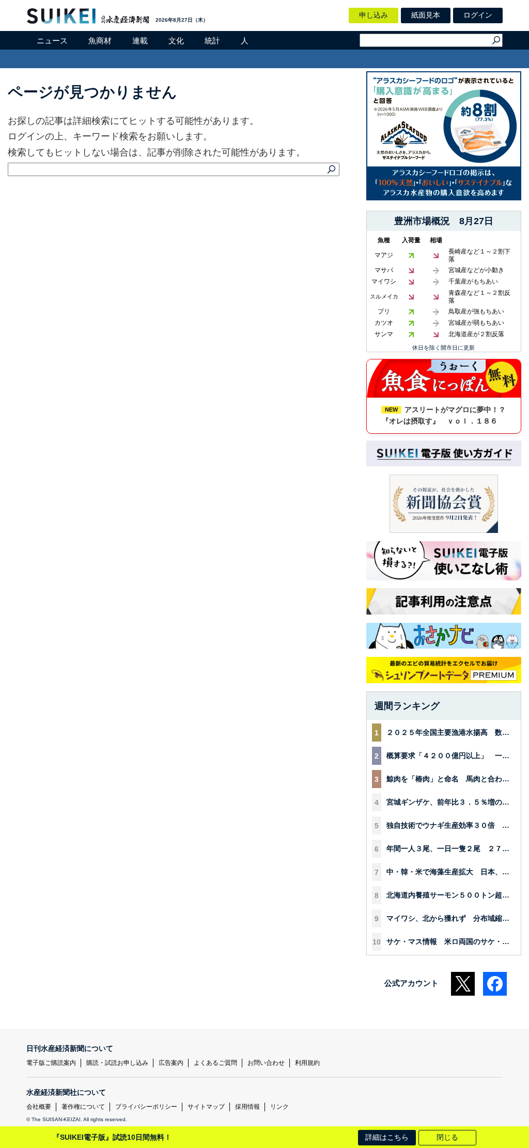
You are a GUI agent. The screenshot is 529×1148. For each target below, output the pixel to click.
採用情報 (247, 1106)
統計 (212, 40)
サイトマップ (206, 1106)
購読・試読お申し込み (117, 1062)
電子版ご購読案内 (51, 1062)
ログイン (477, 15)
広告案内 (171, 1062)
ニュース (52, 40)
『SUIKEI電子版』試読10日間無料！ (112, 1137)
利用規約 (307, 1062)
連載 (140, 40)
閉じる (447, 1137)
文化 (176, 40)
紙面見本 (425, 15)
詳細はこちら (387, 1137)
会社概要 (38, 1106)
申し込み (373, 15)
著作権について (83, 1106)
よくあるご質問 (215, 1062)
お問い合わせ (266, 1062)
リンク (279, 1106)
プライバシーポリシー (146, 1106)
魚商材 (100, 40)
